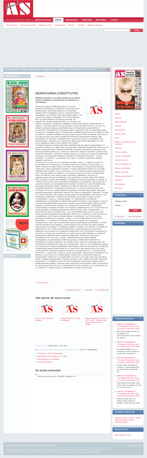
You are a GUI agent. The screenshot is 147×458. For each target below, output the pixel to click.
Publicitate (87, 20)
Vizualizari (73, 290)
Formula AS (13, 69)
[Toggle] (141, 195)
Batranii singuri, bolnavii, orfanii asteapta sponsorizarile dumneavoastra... (128, 420)
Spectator (119, 180)
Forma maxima (121, 152)
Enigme (71, 25)
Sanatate (81, 25)
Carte (117, 138)
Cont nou (120, 216)
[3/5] (41, 346)
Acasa (117, 114)
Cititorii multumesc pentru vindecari (125, 143)
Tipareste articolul (45, 362)
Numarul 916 (49, 69)
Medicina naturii (45, 25)
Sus (139, 445)
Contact (114, 20)
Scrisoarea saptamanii (124, 176)
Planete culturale (121, 172)
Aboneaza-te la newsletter (48, 359)
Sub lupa (118, 188)
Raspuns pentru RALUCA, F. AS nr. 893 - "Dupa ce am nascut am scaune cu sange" (96, 321)
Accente (118, 118)
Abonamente (71, 20)
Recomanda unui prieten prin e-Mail (52, 356)
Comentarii (103, 290)
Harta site (133, 445)
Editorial (62, 69)
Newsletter (101, 20)
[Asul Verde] (17, 97)
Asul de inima (11, 25)
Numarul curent (43, 20)
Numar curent (11, 445)
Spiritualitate (60, 25)
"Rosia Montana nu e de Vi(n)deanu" (70, 319)
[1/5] (36, 346)
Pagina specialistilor (123, 168)
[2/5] (39, 346)
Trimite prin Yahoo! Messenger (50, 353)
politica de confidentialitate (89, 452)
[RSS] (107, 69)
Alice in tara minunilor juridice (44, 319)
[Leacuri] (17, 132)
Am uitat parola (135, 216)
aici (74, 376)
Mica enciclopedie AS (123, 164)
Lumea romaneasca (28, 25)
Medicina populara (95, 25)
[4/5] (43, 346)
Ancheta (118, 126)
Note (88, 290)
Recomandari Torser (123, 435)
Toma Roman (43, 282)
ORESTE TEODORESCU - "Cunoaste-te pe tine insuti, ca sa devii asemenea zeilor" (129, 326)
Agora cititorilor (121, 122)
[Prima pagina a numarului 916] (128, 90)
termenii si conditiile (68, 452)
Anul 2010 (35, 69)
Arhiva (58, 20)
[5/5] (46, 346)
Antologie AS (120, 130)
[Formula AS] (18, 8)
